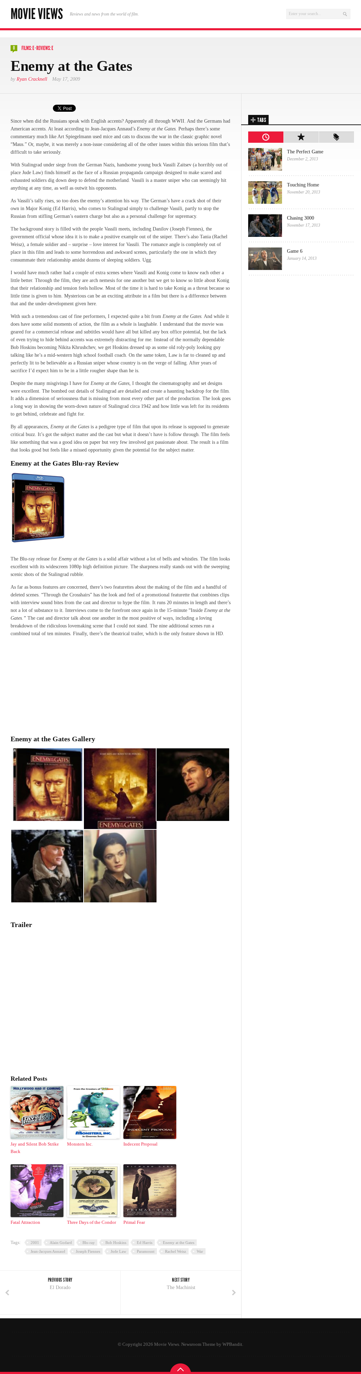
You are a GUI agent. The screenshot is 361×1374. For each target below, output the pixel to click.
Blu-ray (88, 1242)
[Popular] (301, 137)
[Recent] (265, 137)
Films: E (28, 48)
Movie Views (37, 14)
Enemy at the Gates (178, 1242)
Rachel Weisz (175, 1251)
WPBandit (232, 1344)
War (200, 1251)
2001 (35, 1242)
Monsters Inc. (80, 1144)
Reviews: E (44, 48)
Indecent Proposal (140, 1144)
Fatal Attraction (25, 1222)
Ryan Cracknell (32, 79)
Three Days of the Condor (91, 1222)
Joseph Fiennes (88, 1251)
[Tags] (336, 137)
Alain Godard (61, 1242)
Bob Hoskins (115, 1242)
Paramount (145, 1251)
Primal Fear (134, 1222)
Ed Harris (144, 1242)
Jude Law (118, 1251)
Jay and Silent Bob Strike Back (35, 1147)
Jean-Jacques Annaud (48, 1251)
